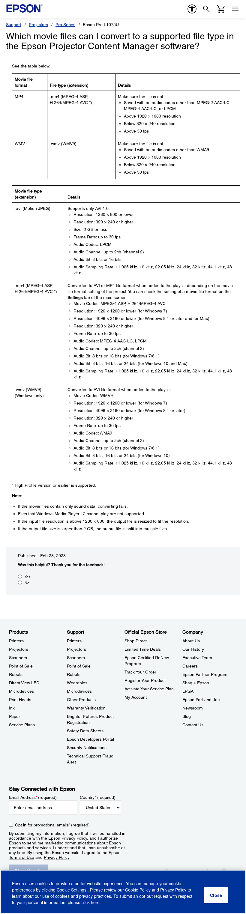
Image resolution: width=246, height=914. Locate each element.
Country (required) (98, 797)
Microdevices (21, 691)
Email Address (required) (33, 797)
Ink (12, 708)
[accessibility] (192, 9)
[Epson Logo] (24, 8)
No (27, 583)
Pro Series (65, 24)
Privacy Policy (74, 838)
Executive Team (197, 657)
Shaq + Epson (195, 682)
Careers (190, 666)
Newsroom (192, 708)
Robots (15, 674)
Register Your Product (145, 680)
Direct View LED (24, 682)
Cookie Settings (72, 890)
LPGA (188, 691)
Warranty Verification (86, 708)
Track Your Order (140, 672)
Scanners (18, 657)
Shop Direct (135, 640)
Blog (186, 716)
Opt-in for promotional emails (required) (52, 825)
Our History (193, 649)
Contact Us (192, 724)
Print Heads (20, 699)
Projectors (38, 24)
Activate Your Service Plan (149, 688)
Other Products (81, 699)
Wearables (77, 682)
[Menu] (235, 9)
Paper (14, 716)
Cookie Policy (138, 890)
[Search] (206, 9)
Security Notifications (86, 747)
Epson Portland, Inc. (201, 699)
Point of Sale (21, 666)
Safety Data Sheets (85, 730)
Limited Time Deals (142, 649)
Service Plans (22, 724)
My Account (135, 697)
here (95, 902)
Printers (16, 640)
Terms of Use (21, 857)
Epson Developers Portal (90, 739)
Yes (27, 577)
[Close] (216, 895)
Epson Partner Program (204, 674)
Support (13, 24)
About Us (191, 640)
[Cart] (221, 9)
